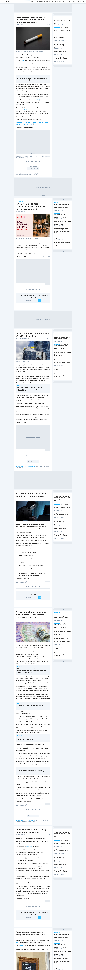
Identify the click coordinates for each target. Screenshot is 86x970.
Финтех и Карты (27, 211)
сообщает (22, 374)
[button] (39, 300)
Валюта (36, 1)
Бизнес (48, 256)
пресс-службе (29, 846)
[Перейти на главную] (6, 2)
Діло (25, 422)
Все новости (23, 173)
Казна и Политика (28, 24)
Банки (69, 1)
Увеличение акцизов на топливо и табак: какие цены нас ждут (32, 123)
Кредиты (41, 1)
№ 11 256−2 (25, 109)
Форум (73, 1)
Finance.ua (18, 173)
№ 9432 (17, 942)
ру (78, 1)
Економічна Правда (28, 127)
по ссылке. (28, 250)
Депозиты (64, 1)
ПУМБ (25, 256)
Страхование (58, 1)
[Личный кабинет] (80, 2)
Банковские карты (49, 1)
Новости (31, 1)
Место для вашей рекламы (43, 7)
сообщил (22, 60)
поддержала (39, 99)
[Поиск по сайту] (83, 2)
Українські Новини (28, 801)
